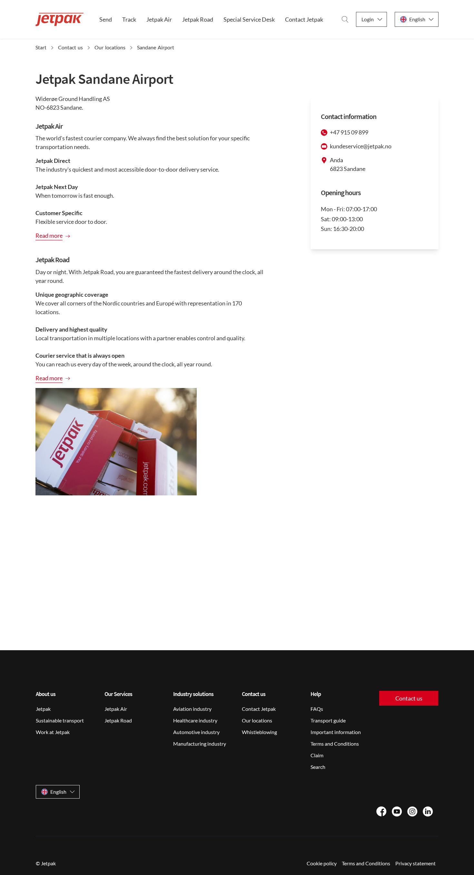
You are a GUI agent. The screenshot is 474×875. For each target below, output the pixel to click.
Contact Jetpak (304, 19)
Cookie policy (322, 863)
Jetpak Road (197, 19)
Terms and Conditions (335, 744)
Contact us (408, 698)
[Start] (59, 19)
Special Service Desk (249, 19)
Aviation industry (192, 709)
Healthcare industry (195, 720)
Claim (317, 755)
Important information (336, 732)
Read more (49, 235)
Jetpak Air (159, 19)
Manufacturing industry (199, 744)
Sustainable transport (60, 720)
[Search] (345, 19)
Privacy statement (415, 863)
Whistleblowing (259, 732)
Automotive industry (196, 732)
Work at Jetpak (53, 732)
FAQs (317, 709)
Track (129, 19)
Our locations (257, 720)
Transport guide (328, 720)
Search (318, 767)
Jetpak (43, 709)
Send (105, 19)
